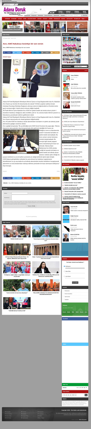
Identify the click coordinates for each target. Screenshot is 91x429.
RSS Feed (8, 418)
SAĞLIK (20, 18)
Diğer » (83, 18)
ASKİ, (12, 183)
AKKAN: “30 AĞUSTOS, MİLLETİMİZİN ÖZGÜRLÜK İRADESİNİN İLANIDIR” (73, 188)
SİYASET (45, 18)
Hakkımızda (25, 418)
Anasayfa (8, 411)
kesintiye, (21, 183)
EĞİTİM (50, 18)
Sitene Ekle (8, 416)
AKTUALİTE (70, 18)
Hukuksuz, (16, 183)
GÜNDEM (7, 18)
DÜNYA (63, 18)
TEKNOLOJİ (57, 18)
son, (27, 183)
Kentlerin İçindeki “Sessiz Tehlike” (72, 182)
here (16, 1)
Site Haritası (9, 413)
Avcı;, (10, 183)
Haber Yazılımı (5, 406)
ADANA (39, 18)
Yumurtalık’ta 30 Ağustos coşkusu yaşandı (75, 194)
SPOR (24, 18)
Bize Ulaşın (41, 418)
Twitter (40, 416)
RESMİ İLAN (77, 18)
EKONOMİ (13, 18)
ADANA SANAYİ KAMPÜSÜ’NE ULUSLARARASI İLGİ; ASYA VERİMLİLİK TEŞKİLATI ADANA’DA (73, 198)
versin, (29, 183)
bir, (25, 183)
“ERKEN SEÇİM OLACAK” (71, 185)
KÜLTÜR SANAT (32, 18)
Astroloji (24, 411)
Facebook (41, 413)
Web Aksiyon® (83, 419)
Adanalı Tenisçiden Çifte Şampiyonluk (73, 191)
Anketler (24, 413)
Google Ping (25, 416)
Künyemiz (41, 411)
